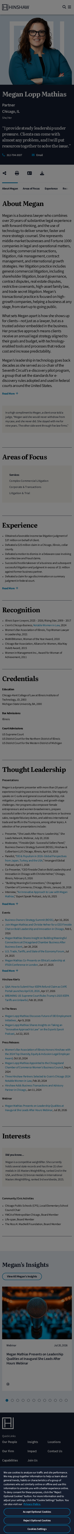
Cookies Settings (36, 1529)
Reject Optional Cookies (37, 1520)
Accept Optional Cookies (37, 1512)
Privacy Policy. (32, 1504)
